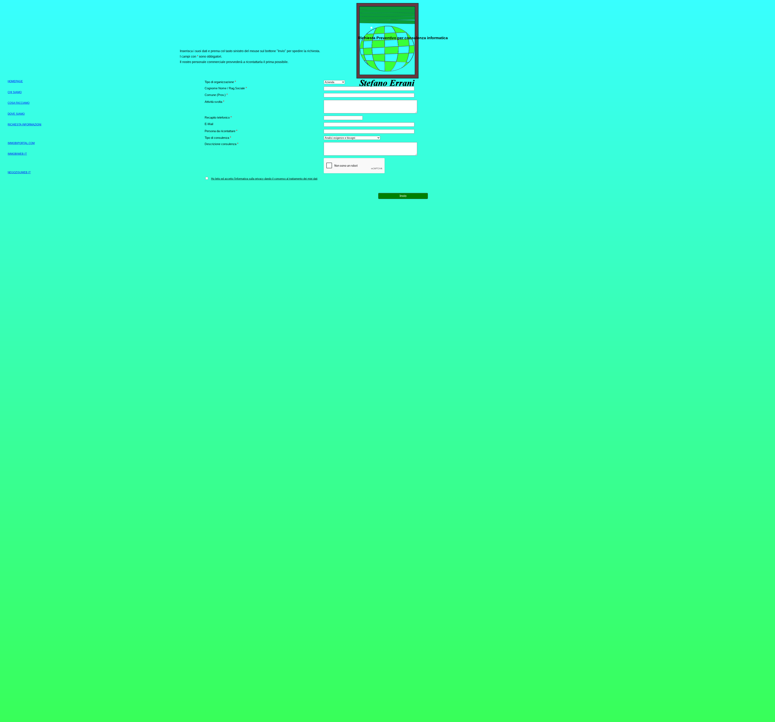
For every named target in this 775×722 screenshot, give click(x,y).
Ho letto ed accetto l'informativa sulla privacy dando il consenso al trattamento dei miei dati (264, 178)
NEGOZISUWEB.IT (19, 172)
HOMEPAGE (15, 81)
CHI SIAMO (15, 92)
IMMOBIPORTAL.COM (21, 143)
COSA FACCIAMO (18, 102)
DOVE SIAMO (16, 113)
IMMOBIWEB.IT (17, 153)
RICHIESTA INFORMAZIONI (24, 124)
